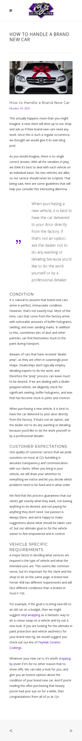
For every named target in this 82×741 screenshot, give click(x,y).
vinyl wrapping (30, 615)
